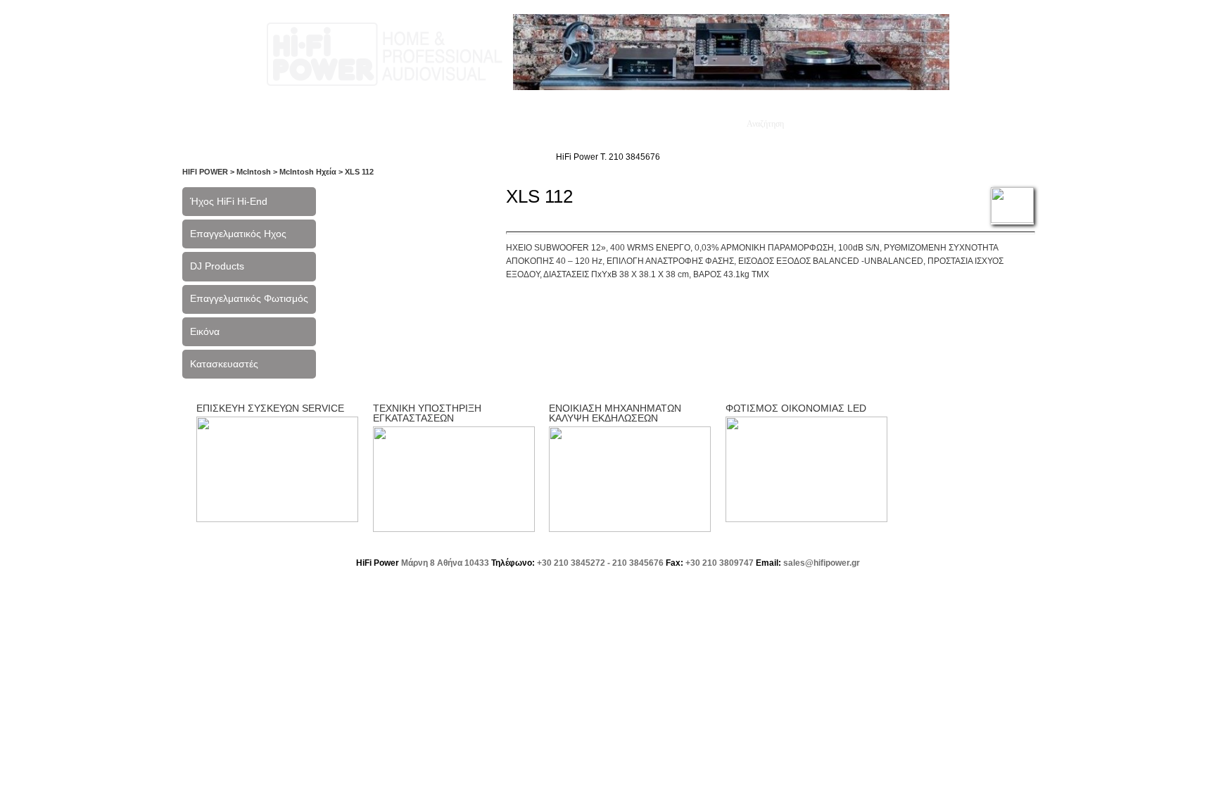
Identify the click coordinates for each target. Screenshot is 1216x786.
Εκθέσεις (465, 123)
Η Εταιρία (301, 123)
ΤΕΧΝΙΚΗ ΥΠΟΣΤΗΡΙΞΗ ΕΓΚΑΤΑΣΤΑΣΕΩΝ (427, 413)
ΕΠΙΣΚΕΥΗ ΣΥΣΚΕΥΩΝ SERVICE (270, 408)
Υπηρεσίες (364, 123)
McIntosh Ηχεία (307, 171)
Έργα (417, 123)
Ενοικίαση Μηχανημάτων (672, 123)
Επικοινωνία (567, 123)
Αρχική (248, 123)
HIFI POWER (205, 171)
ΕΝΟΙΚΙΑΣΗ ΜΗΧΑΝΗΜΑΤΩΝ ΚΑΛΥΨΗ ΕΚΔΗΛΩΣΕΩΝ (615, 413)
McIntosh (253, 171)
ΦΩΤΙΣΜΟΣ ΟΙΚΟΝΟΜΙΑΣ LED (796, 408)
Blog (511, 123)
